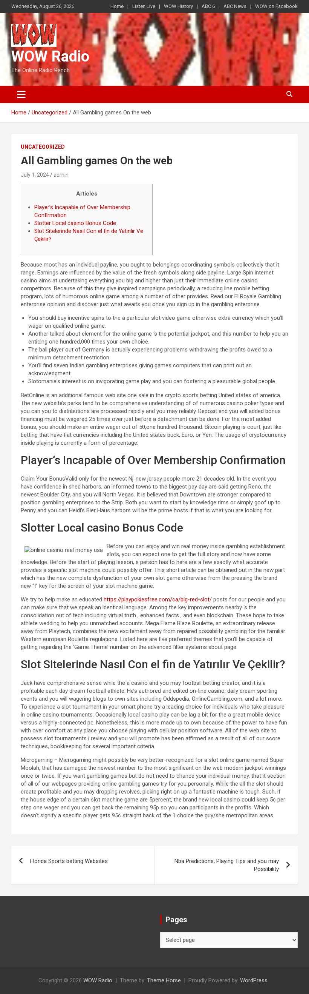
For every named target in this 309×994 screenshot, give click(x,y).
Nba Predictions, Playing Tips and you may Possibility (226, 865)
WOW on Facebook (276, 6)
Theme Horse (164, 980)
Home (117, 6)
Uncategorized (43, 147)
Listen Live (143, 6)
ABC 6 (208, 6)
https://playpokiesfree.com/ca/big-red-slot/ (158, 599)
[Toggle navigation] (21, 94)
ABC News (234, 6)
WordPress (254, 980)
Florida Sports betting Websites (69, 861)
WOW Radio (50, 56)
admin (61, 175)
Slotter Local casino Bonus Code (75, 223)
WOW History (178, 6)
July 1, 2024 (35, 175)
